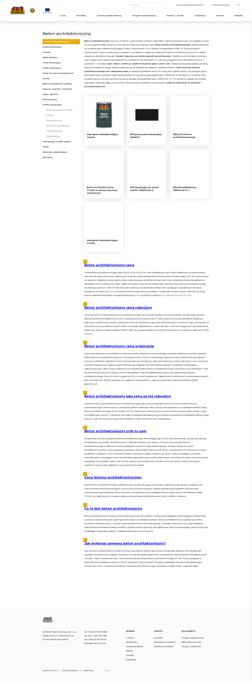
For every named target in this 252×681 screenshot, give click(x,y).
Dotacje (130, 655)
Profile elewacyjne (52, 105)
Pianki (46, 147)
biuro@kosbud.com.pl (95, 643)
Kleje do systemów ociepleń (57, 83)
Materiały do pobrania (164, 642)
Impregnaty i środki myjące (57, 141)
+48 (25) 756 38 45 (97, 639)
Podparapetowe (54, 120)
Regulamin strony (50, 670)
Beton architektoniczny (57, 41)
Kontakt (238, 15)
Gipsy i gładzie (50, 94)
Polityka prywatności (70, 670)
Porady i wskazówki (191, 646)
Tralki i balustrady (54, 131)
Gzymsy (49, 115)
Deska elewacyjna (52, 47)
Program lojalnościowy (144, 15)
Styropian (47, 157)
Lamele (46, 52)
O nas (63, 15)
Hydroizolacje (50, 99)
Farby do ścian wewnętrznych (58, 73)
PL (239, 5)
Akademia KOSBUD (163, 646)
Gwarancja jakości (134, 646)
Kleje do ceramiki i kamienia (57, 89)
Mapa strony (88, 670)
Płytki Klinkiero (50, 57)
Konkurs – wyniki (175, 15)
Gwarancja (200, 15)
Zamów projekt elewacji (109, 15)
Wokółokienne (53, 136)
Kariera (220, 15)
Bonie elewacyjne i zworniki (59, 110)
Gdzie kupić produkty (221, 5)
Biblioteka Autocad (191, 642)
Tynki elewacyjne (52, 62)
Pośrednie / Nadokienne (57, 126)
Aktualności (131, 642)
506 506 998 (100, 635)
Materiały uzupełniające (55, 152)
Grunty (46, 78)
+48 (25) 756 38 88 (97, 632)
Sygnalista (131, 659)
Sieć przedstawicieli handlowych (189, 5)
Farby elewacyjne (52, 68)
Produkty (81, 15)
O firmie (130, 638)
